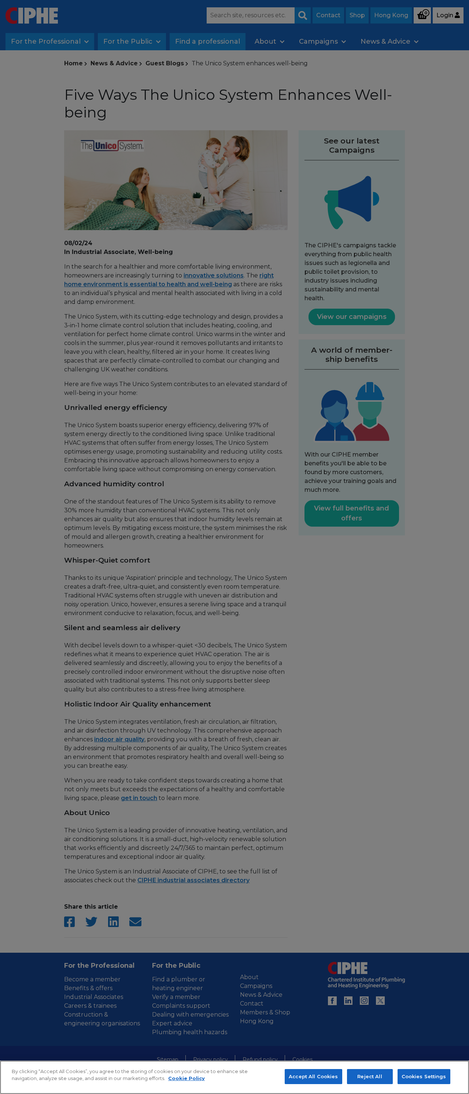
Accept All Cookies (313, 1076)
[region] (234, 1077)
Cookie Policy (186, 1079)
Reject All (369, 1076)
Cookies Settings (424, 1076)
